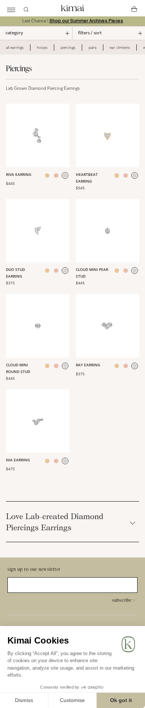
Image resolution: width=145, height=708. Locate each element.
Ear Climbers (120, 47)
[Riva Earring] (38, 135)
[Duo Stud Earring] (38, 231)
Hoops (42, 47)
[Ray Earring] (107, 326)
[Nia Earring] (38, 421)
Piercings (68, 47)
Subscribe (123, 600)
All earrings (15, 47)
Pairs (92, 47)
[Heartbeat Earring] (107, 135)
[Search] (26, 8)
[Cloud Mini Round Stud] (38, 326)
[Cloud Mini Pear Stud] (107, 231)
